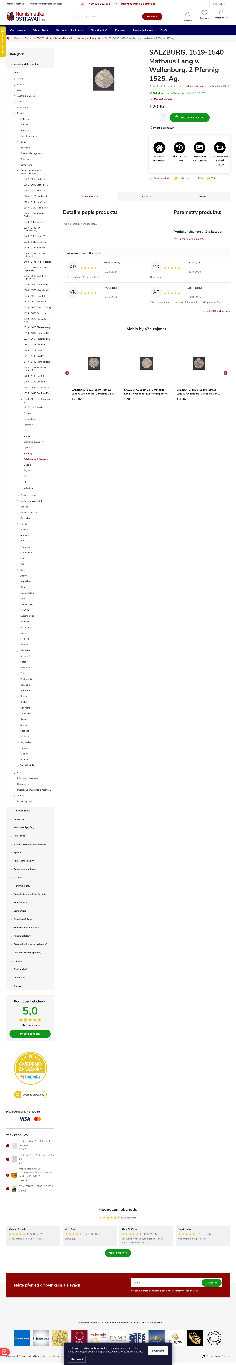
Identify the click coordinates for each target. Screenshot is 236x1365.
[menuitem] (18, 30)
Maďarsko (25, 621)
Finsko (23, 523)
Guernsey (25, 547)
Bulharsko (25, 159)
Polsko (23, 673)
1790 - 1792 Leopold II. (35, 381)
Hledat (152, 16)
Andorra (24, 130)
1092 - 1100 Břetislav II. (36, 190)
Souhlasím (158, 1350)
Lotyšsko (25, 610)
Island (23, 564)
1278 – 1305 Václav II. (35, 222)
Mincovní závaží (22, 810)
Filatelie (18, 877)
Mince (17, 72)
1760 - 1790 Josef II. (34, 376)
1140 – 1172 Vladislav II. (36, 207)
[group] (94, 373)
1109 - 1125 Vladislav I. (35, 196)
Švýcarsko (25, 742)
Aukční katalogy (22, 935)
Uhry (26, 482)
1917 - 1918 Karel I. (34, 407)
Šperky (17, 852)
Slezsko (27, 464)
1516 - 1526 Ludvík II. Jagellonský (35, 277)
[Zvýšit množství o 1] (163, 115)
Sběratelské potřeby (24, 827)
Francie (24, 529)
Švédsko (24, 736)
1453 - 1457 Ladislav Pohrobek (34, 255)
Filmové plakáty (22, 885)
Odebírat (211, 1282)
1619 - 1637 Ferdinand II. (36, 333)
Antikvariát (19, 977)
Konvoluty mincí (25, 801)
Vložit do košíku (192, 117)
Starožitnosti (20, 902)
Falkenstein (29, 418)
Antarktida (22, 107)
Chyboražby (23, 784)
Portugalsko (26, 679)
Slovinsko (25, 719)
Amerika (21, 84)
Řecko (23, 702)
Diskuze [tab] (202, 196)
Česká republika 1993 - (31, 501)
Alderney (24, 119)
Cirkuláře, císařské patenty (27, 952)
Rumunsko (25, 690)
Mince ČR (18, 960)
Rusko (23, 696)
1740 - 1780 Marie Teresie (37, 361)
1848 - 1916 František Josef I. (38, 400)
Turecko (24, 748)
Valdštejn (28, 488)
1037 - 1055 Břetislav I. (35, 179)
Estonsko (25, 518)
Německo (25, 650)
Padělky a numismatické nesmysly (34, 789)
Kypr (22, 587)
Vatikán (24, 759)
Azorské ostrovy (28, 136)
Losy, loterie (20, 910)
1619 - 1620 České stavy (36, 313)
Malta (23, 633)
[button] (94, 399)
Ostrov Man (26, 667)
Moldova (24, 638)
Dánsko (24, 506)
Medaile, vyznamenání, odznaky (30, 844)
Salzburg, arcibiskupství (36, 459)
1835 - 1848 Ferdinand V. (36, 393)
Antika (20, 101)
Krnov (27, 430)
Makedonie (25, 627)
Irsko (22, 558)
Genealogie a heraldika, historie (30, 894)
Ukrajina (24, 753)
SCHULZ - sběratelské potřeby (146, 1322)
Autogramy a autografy (26, 869)
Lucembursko (27, 615)
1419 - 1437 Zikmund (34, 247)
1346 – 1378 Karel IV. (34, 236)
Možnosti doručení (163, 98)
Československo (28, 495)
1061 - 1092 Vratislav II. (36, 184)
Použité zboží (20, 969)
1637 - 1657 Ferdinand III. (37, 338)
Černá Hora (26, 164)
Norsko (24, 661)
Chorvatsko (26, 552)
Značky (17, 986)
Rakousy (28, 453)
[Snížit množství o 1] (163, 120)
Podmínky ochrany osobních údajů (46, 3)
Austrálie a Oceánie (26, 95)
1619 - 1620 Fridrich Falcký (37, 307)
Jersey (23, 575)
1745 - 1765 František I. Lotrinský (36, 369)
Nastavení (77, 1359)
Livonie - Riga (27, 604)
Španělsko (25, 730)
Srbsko (23, 725)
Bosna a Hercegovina (31, 153)
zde (140, 1351)
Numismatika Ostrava (88, 1322)
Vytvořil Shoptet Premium (218, 1356)
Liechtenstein (27, 592)
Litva (22, 598)
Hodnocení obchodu (118, 1209)
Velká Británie (27, 765)
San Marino (26, 707)
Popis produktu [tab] (90, 196)
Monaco (24, 644)
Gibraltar (24, 535)
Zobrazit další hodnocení (214, 311)
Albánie (24, 124)
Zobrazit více (118, 1253)
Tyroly (27, 476)
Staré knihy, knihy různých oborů (30, 944)
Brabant (27, 413)
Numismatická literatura (26, 927)
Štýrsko (27, 470)
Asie (19, 90)
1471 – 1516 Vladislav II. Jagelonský (36, 269)
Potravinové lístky (23, 919)
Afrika (20, 78)
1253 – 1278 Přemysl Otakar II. (34, 215)
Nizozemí (25, 656)
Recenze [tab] (146, 196)
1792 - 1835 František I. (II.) (37, 387)
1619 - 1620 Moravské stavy (35, 320)
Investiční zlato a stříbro (26, 64)
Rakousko (25, 684)
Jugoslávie (25, 581)
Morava (27, 436)
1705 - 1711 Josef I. (34, 350)
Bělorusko (25, 147)
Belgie (23, 141)
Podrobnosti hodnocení (193, 86)
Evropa (20, 113)
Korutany (28, 424)
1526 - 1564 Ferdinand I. (36, 284)
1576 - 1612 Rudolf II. (35, 296)
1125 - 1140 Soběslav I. (36, 202)
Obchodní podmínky (15, 3)
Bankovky (19, 819)
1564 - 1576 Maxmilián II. (36, 290)
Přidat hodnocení (30, 1034)
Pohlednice (19, 835)
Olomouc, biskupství (34, 441)
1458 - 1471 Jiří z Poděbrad (37, 261)
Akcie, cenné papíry (24, 860)
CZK (221, 3)
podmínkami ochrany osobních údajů (180, 1290)
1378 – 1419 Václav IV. (35, 241)
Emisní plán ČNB (28, 512)
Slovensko (25, 713)
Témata (20, 795)
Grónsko (24, 541)
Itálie (22, 570)
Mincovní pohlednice (27, 778)
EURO (20, 772)
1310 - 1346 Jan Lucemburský (32, 229)
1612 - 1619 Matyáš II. (35, 301)
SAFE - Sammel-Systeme (115, 1322)
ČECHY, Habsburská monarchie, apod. (30, 172)
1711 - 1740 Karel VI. (34, 356)
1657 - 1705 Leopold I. (35, 344)
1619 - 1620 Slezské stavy (37, 327)
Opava (27, 447)
